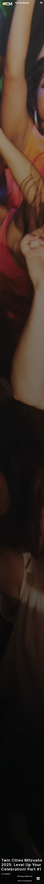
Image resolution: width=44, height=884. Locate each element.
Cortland (7, 874)
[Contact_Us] (38, 878)
